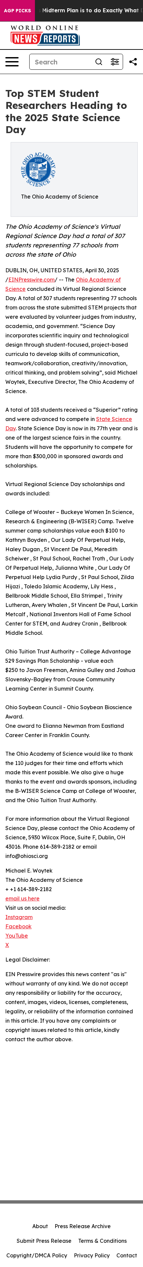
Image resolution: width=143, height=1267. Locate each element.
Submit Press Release (44, 1240)
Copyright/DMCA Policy (36, 1255)
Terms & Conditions (102, 1240)
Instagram (19, 917)
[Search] (99, 61)
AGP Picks (17, 11)
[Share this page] (133, 61)
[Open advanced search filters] (115, 61)
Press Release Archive (83, 1226)
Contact (126, 1255)
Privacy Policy (92, 1255)
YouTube (16, 935)
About (40, 1226)
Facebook (18, 926)
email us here (22, 898)
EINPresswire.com (31, 279)
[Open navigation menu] (12, 61)
